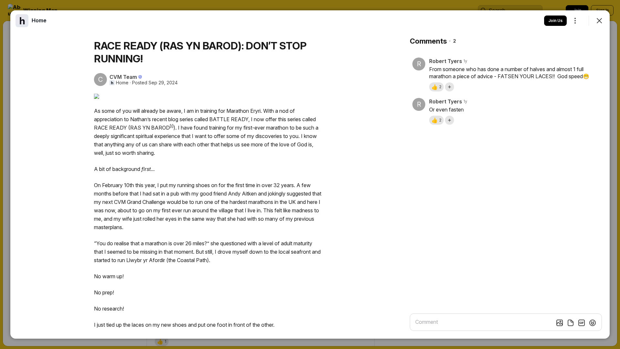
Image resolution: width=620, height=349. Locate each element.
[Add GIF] (581, 323)
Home (122, 82)
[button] (436, 86)
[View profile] (22, 20)
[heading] (39, 20)
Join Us (555, 20)
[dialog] (310, 174)
